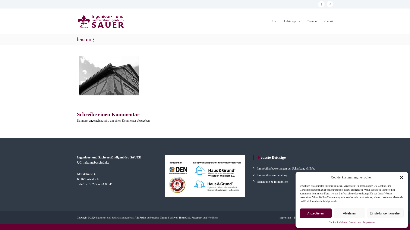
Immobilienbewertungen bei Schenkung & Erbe (286, 168)
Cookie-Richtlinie (338, 222)
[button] (401, 177)
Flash (171, 217)
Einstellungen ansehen (385, 213)
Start (275, 21)
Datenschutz (355, 222)
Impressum (369, 222)
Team (310, 21)
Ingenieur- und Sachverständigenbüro (115, 217)
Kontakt (328, 21)
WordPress (212, 217)
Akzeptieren (315, 213)
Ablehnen (349, 213)
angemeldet (96, 120)
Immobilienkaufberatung (272, 175)
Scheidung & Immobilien (272, 181)
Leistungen (290, 21)
